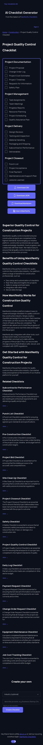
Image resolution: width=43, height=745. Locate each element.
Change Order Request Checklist (19, 609)
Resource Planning (17, 111)
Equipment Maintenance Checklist (20, 631)
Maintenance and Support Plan (23, 176)
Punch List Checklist (13, 413)
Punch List (13, 164)
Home (5, 32)
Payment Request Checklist (17, 586)
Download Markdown (23, 203)
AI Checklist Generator (21, 13)
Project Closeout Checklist (17, 498)
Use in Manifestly (23, 211)
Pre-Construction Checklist (17, 434)
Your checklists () (11, 4)
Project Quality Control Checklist (20, 544)
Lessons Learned (16, 180)
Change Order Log (17, 71)
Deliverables (14, 151)
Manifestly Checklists (29, 17)
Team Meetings (16, 104)
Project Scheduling (17, 115)
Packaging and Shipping (19, 144)
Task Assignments (17, 100)
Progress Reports (17, 108)
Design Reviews (16, 132)
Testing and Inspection (19, 136)
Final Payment (15, 172)
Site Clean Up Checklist (15, 478)
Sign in (36, 27)
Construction (14, 32)
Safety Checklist (11, 521)
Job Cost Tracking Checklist (17, 654)
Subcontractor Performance (21, 148)
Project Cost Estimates (19, 75)
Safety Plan (14, 87)
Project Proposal (16, 68)
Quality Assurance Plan (19, 119)
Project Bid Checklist (13, 457)
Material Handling (17, 140)
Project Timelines (17, 79)
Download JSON (23, 195)
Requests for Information (20, 83)
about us (23, 734)
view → (5, 406)
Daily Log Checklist (12, 565)
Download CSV (23, 187)
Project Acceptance (18, 168)
